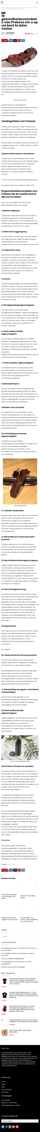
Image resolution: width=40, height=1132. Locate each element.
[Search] (37, 2)
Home (3, 8)
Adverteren (5, 1092)
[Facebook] (2, 1126)
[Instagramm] (9, 1126)
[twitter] (6, 1126)
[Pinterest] (17, 1126)
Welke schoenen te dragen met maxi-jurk (10, 919)
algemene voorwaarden (9, 1103)
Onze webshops (6, 1089)
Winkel (3, 1084)
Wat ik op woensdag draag (27, 897)
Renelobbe (10, 33)
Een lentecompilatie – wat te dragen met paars (10, 896)
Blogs (9, 8)
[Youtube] (13, 1126)
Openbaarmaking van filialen (10, 1105)
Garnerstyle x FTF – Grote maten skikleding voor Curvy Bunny (28, 919)
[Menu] (2, 2)
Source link (10, 864)
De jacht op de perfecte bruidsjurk (13, 967)
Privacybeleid (5, 1100)
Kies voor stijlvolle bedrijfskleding (12, 959)
